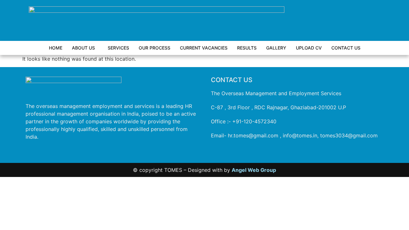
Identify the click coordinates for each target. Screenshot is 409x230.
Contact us (345, 47)
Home (55, 47)
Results (247, 47)
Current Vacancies (204, 47)
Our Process (154, 47)
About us (83, 47)
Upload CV (309, 47)
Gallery (276, 47)
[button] (85, 48)
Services (118, 47)
